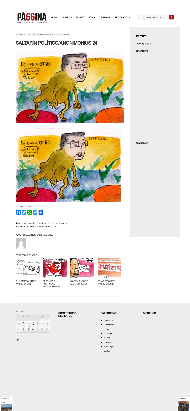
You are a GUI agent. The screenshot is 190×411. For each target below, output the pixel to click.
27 (33, 329)
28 (38, 329)
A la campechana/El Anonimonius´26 (26, 282)
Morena (64, 223)
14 (38, 324)
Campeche (67, 17)
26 (29, 329)
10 (18, 324)
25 (24, 329)
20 (33, 327)
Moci (58, 223)
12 (29, 324)
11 (24, 324)
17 (18, 327)
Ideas (92, 17)
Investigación (120, 17)
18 (24, 327)
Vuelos (107, 351)
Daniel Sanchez (45, 234)
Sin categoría (109, 346)
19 (29, 327)
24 (18, 329)
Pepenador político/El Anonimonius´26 (51, 284)
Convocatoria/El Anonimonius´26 (107, 282)
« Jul (17, 339)
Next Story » (183, 399)
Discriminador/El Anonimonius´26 (79, 282)
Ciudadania (104, 17)
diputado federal (26, 223)
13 (33, 324)
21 (38, 327)
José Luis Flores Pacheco (44, 223)
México (54, 17)
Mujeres (80, 17)
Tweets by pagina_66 (144, 43)
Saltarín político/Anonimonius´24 (56, 42)
